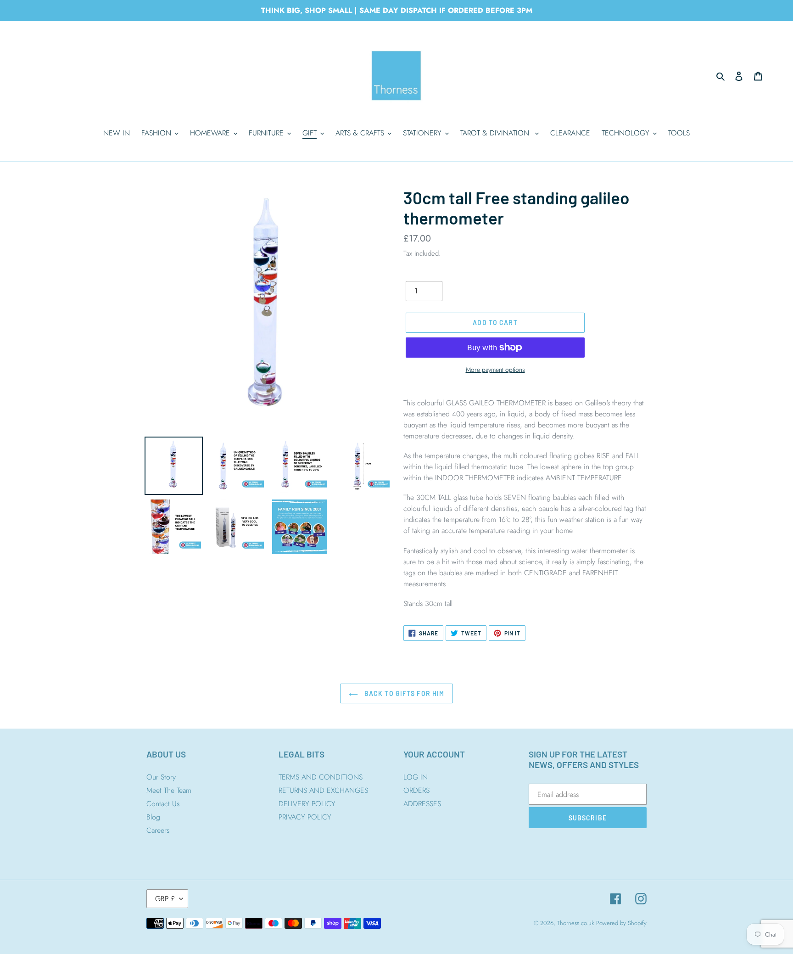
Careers (157, 830)
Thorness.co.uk (575, 923)
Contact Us (162, 803)
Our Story (161, 777)
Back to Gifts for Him (404, 693)
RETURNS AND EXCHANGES (323, 790)
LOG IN (415, 777)
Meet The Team (168, 790)
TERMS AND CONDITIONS (321, 777)
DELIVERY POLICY (307, 803)
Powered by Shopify (621, 923)
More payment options (495, 369)
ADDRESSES (422, 803)
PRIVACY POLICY (305, 817)
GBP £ (165, 898)
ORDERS (416, 790)
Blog (153, 817)
